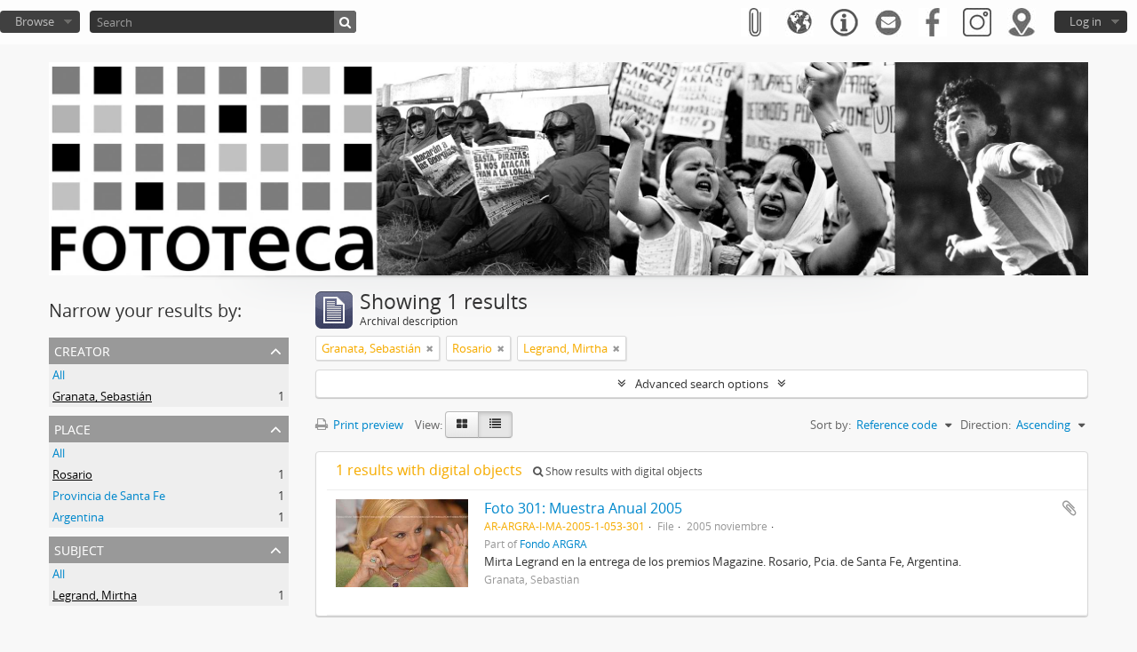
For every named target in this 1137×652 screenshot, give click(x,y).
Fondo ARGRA (553, 544)
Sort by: (830, 425)
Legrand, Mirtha (94, 595)
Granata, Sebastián (102, 396)
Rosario (72, 474)
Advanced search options (701, 384)
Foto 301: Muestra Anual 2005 (583, 508)
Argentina (78, 517)
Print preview (366, 425)
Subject (79, 549)
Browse (34, 21)
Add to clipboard (1069, 508)
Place (72, 428)
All (58, 375)
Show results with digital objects (623, 471)
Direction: (985, 425)
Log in (1085, 21)
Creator (82, 350)
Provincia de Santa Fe (108, 496)
